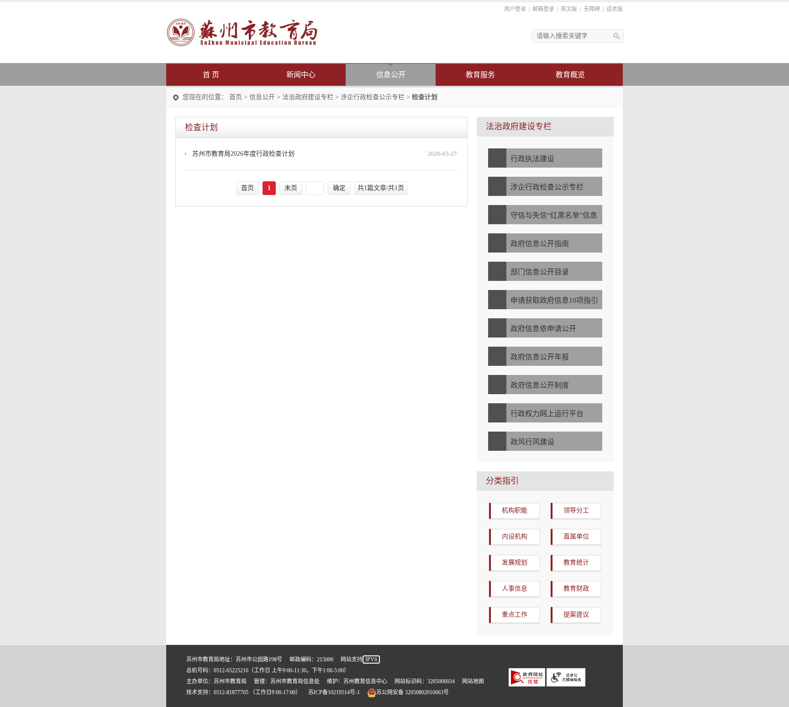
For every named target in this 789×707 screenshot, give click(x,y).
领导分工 (576, 510)
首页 (235, 97)
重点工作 (514, 614)
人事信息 (514, 588)
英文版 (569, 9)
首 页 (211, 75)
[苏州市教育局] (243, 32)
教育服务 (480, 75)
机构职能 (514, 510)
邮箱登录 (543, 9)
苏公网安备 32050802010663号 (412, 692)
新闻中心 (301, 75)
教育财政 (576, 588)
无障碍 (592, 9)
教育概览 (570, 75)
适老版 (614, 9)
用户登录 (515, 9)
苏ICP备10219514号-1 (334, 692)
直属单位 (576, 536)
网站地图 (473, 681)
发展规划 (514, 562)
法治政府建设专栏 (307, 97)
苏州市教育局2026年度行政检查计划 (243, 153)
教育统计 (576, 562)
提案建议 (576, 614)
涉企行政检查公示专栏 (373, 97)
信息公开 (390, 75)
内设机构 (514, 536)
